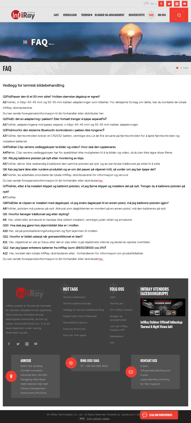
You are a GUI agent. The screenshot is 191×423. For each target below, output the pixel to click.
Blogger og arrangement (109, 15)
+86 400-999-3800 (96, 366)
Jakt (56, 15)
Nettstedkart (116, 336)
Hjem (113, 297)
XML (112, 342)
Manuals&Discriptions (75, 322)
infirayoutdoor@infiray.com (155, 370)
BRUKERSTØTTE (137, 15)
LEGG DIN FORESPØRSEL (160, 415)
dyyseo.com (128, 414)
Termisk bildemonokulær (77, 303)
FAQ (151, 15)
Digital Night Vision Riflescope (80, 316)
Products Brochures (74, 328)
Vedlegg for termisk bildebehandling (83, 309)
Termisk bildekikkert (74, 297)
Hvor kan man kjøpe (74, 335)
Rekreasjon (70, 15)
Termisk (85, 15)
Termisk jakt (116, 303)
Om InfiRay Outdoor (121, 309)
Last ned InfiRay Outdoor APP (119, 328)
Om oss (162, 15)
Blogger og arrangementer (118, 318)
